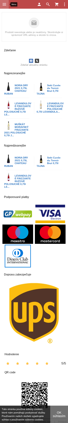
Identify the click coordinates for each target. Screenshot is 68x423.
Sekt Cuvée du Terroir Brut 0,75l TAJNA (49, 89)
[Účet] (39, 4)
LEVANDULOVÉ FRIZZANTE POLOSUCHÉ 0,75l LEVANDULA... (50, 107)
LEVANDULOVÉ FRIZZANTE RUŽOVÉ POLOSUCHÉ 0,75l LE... (17, 109)
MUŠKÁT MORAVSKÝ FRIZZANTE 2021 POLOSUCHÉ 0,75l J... (16, 130)
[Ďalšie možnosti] (64, 4)
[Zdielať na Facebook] (31, 61)
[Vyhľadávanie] (48, 4)
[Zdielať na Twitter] (37, 61)
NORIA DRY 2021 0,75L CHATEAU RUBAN (16, 89)
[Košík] (56, 4)
